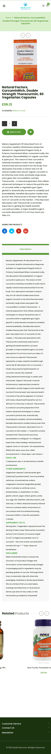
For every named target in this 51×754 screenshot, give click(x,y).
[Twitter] (11, 231)
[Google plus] (25, 231)
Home (8, 17)
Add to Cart (15, 132)
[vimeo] (18, 231)
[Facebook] (4, 231)
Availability (7, 110)
